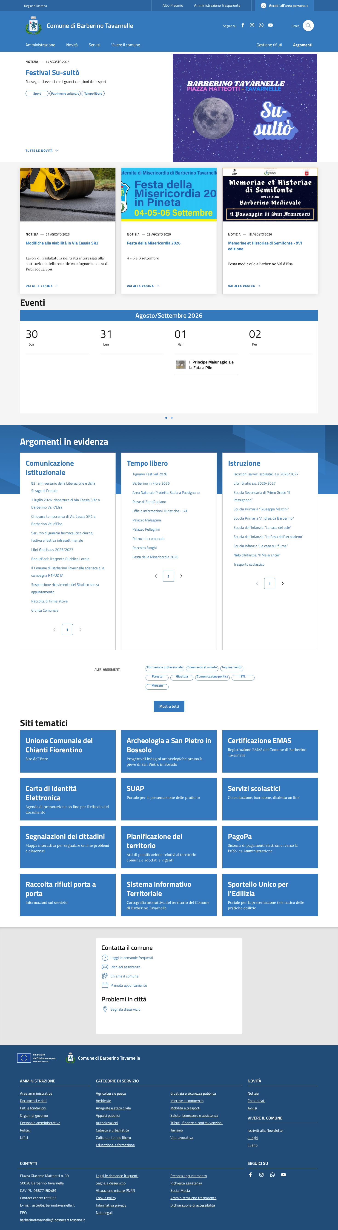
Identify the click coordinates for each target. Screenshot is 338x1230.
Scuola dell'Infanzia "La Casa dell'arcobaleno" (268, 536)
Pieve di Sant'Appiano (149, 501)
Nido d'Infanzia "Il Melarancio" (257, 555)
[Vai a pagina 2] (172, 418)
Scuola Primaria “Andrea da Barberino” (264, 518)
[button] (284, 5)
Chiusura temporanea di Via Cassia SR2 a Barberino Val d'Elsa (63, 520)
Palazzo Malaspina (146, 520)
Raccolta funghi (144, 547)
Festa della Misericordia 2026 (155, 557)
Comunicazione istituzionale (50, 467)
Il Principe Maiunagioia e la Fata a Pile (211, 364)
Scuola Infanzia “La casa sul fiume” (261, 546)
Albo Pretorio (173, 5)
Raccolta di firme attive (49, 601)
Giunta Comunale (44, 610)
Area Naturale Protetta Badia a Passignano (166, 492)
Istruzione (244, 462)
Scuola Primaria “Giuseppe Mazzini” (261, 509)
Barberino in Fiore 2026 (151, 483)
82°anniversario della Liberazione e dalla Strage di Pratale (63, 486)
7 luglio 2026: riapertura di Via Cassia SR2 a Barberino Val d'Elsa (65, 503)
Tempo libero (147, 462)
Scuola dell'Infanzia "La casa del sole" (262, 527)
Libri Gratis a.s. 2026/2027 (52, 549)
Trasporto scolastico (249, 564)
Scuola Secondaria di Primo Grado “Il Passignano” (262, 496)
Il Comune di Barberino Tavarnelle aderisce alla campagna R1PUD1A (67, 571)
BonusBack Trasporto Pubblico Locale (60, 558)
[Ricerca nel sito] (308, 25)
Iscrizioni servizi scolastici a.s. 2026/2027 (266, 474)
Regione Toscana (35, 5)
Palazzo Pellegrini (146, 529)
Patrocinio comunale (148, 538)
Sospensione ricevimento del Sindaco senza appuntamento (65, 588)
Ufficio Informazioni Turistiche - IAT (159, 511)
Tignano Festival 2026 (149, 474)
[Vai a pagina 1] (166, 418)
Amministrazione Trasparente (217, 5)
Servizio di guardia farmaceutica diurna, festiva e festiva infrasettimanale (62, 536)
